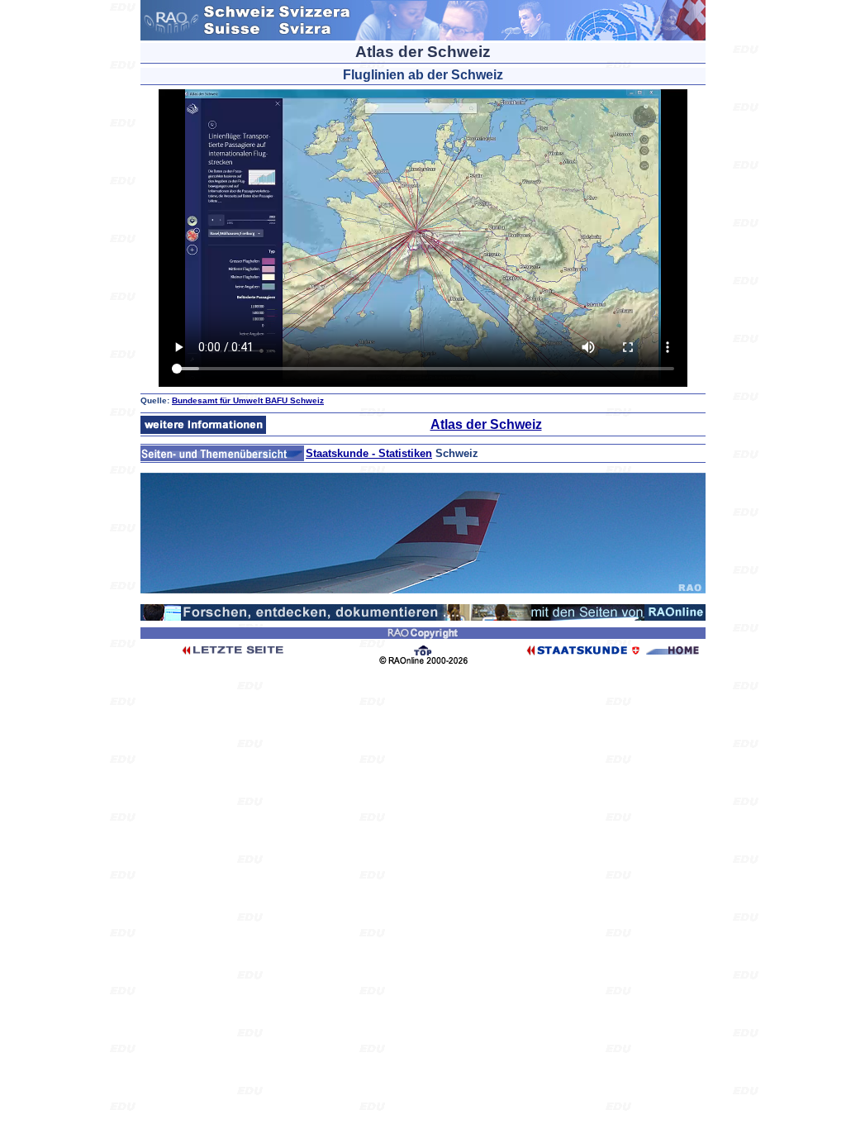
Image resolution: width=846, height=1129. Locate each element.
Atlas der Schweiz (486, 424)
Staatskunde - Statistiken (369, 453)
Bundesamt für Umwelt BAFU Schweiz (248, 400)
